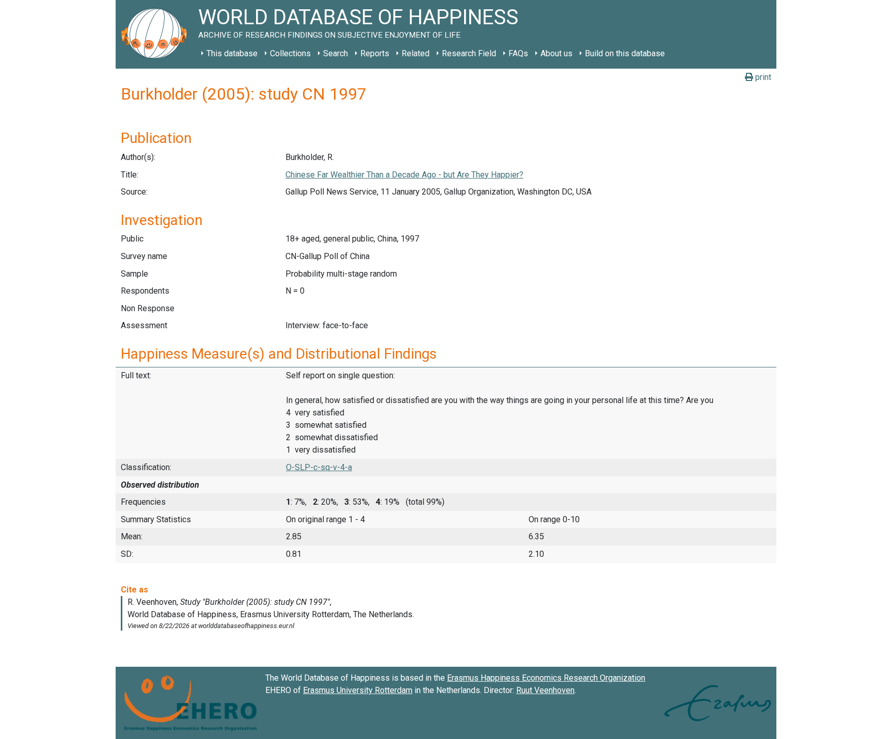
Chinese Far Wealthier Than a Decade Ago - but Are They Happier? (404, 175)
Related (415, 53)
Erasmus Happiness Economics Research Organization (546, 678)
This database (232, 53)
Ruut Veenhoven (545, 690)
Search (335, 53)
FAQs (518, 53)
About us (556, 53)
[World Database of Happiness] (157, 34)
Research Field (469, 53)
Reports (374, 53)
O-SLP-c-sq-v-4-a (319, 467)
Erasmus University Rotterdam (357, 690)
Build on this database (625, 53)
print (762, 77)
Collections (290, 53)
